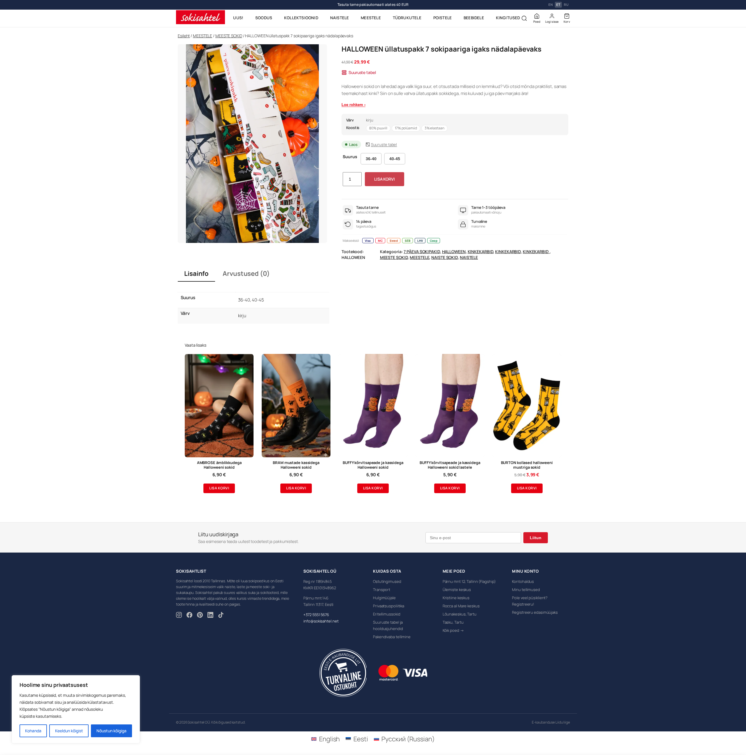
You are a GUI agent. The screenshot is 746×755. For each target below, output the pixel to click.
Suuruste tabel (362, 72)
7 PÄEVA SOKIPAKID (422, 251)
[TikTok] (221, 616)
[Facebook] (189, 616)
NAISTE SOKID (444, 257)
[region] (76, 709)
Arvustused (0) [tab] (246, 273)
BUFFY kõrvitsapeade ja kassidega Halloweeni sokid (373, 465)
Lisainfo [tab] (196, 273)
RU (566, 5)
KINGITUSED (508, 17)
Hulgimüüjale (384, 597)
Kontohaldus (523, 581)
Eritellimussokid (386, 614)
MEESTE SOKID (228, 35)
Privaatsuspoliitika (388, 605)
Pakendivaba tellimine (392, 636)
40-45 (394, 158)
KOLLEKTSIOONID (301, 17)
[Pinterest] (200, 616)
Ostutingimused (387, 581)
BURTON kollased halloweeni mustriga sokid (527, 465)
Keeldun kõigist (69, 730)
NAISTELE (339, 17)
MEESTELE (371, 17)
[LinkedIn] (210, 616)
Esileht (184, 35)
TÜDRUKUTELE (407, 17)
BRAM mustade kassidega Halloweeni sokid (296, 465)
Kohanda (33, 730)
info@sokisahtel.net (320, 621)
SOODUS (263, 17)
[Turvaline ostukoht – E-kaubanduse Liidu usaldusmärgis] (343, 673)
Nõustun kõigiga (111, 730)
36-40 (371, 158)
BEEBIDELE (474, 17)
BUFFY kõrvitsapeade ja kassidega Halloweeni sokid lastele (450, 465)
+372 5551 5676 (316, 614)
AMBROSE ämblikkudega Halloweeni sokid (219, 465)
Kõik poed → (453, 630)
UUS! (238, 17)
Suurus (350, 156)
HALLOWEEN (454, 251)
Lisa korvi (384, 179)
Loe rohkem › (353, 105)
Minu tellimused (526, 589)
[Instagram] (179, 616)
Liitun (535, 537)
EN (550, 5)
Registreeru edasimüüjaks (535, 612)
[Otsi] (524, 18)
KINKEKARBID (480, 251)
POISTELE (442, 17)
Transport (381, 589)
